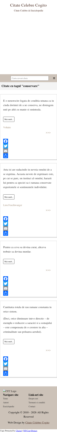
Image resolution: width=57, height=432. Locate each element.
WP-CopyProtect (30, 430)
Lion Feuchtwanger (12, 205)
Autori (6, 402)
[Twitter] (28, 146)
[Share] (28, 155)
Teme (5, 398)
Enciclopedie (8, 406)
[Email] (28, 150)
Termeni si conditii (37, 402)
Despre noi (33, 398)
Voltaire (7, 127)
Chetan (19, 430)
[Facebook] (28, 141)
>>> (48, 132)
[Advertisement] (28, 44)
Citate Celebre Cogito (37, 422)
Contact (32, 406)
